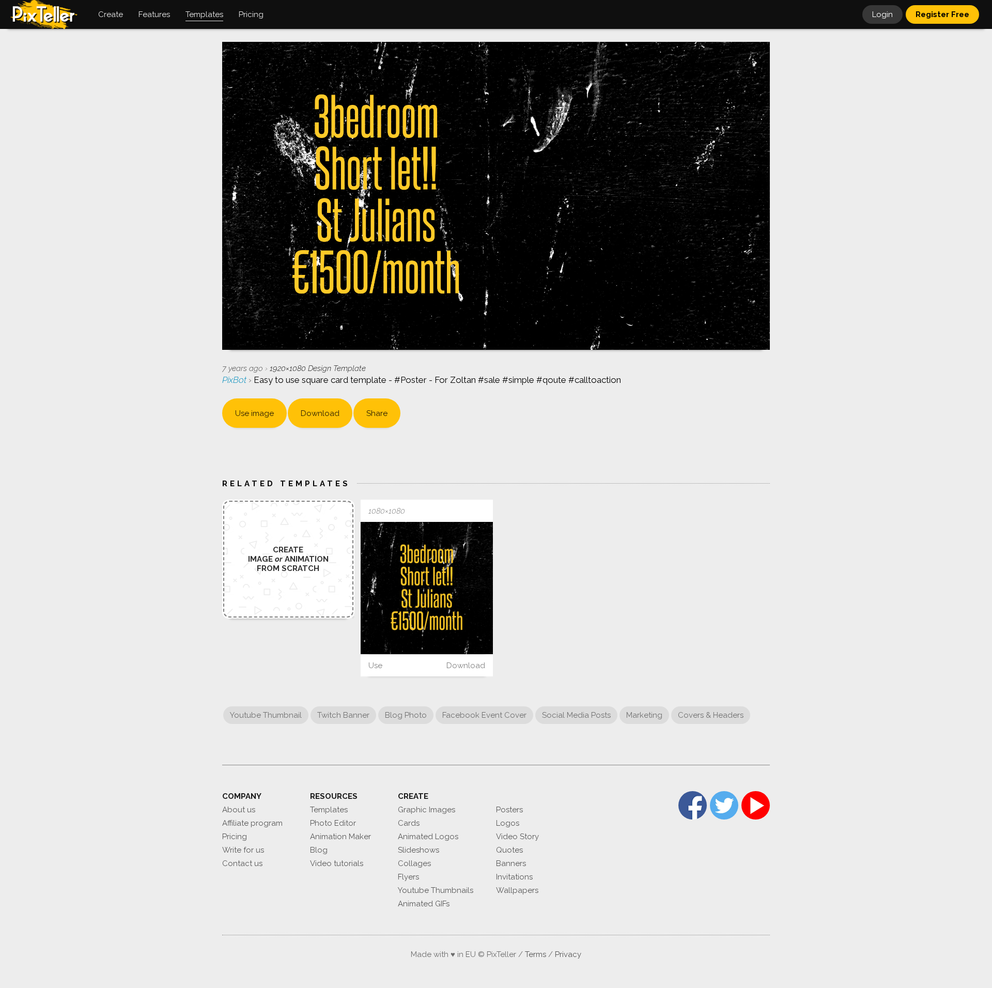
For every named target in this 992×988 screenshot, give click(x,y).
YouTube (755, 805)
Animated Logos (428, 836)
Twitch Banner (343, 715)
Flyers (408, 877)
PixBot (235, 380)
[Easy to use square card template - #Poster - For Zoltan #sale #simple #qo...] (427, 588)
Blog (319, 850)
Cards (409, 823)
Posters (509, 809)
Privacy (568, 954)
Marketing (644, 715)
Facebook (692, 805)
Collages (414, 863)
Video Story (517, 836)
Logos (507, 823)
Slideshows (418, 850)
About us (238, 809)
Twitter (724, 805)
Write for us (243, 850)
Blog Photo (406, 715)
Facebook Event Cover (484, 715)
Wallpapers (517, 890)
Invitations (514, 877)
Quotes (509, 850)
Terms (535, 954)
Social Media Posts (576, 715)
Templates (329, 809)
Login (882, 14)
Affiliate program (252, 823)
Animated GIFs (424, 903)
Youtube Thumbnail (266, 715)
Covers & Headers (710, 715)
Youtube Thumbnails (435, 890)
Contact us (242, 863)
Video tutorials (336, 863)
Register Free (942, 14)
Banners (511, 863)
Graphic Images (426, 809)
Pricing (234, 836)
